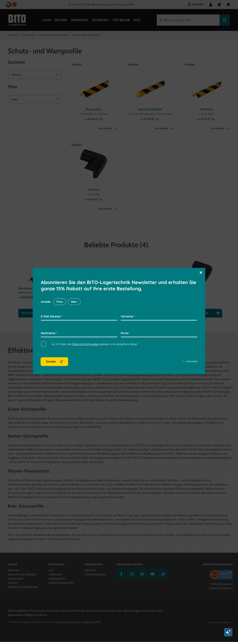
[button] (201, 272)
